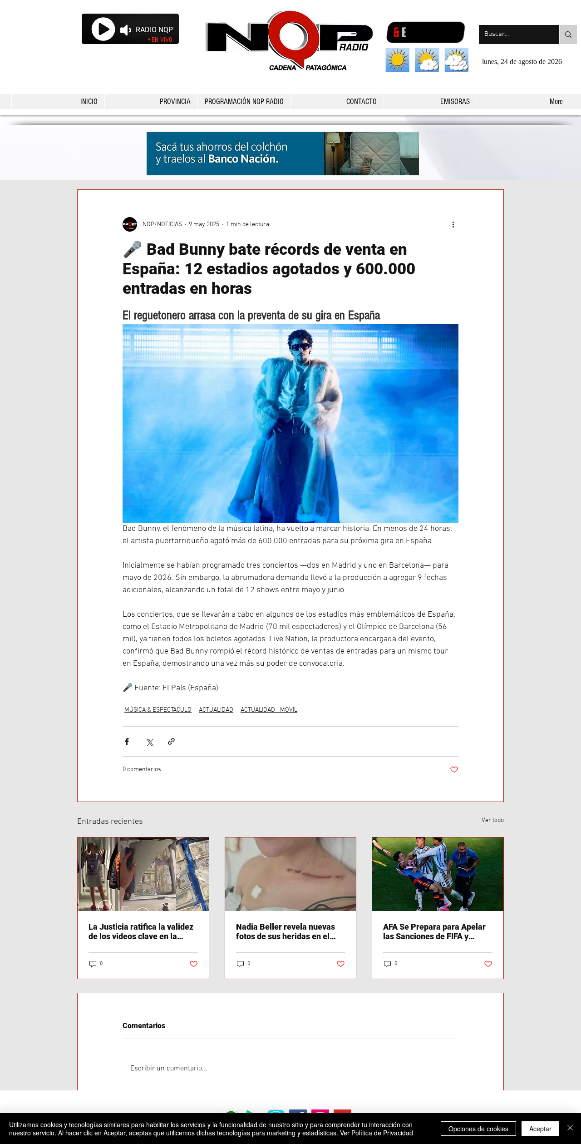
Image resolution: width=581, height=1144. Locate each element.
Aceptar (540, 1128)
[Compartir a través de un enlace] (171, 741)
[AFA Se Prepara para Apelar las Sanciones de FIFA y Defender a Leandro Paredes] (437, 874)
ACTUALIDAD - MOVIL (269, 710)
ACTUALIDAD (216, 710)
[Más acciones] (453, 224)
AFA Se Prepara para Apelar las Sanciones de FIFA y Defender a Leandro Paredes (436, 931)
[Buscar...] (568, 34)
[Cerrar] (570, 1128)
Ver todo (493, 820)
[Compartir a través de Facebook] (127, 741)
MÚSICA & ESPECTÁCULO (158, 710)
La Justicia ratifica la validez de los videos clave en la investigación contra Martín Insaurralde (141, 931)
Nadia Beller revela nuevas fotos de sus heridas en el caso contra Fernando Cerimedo (285, 931)
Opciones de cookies (478, 1128)
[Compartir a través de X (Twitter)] (149, 741)
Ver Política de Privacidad (376, 1132)
